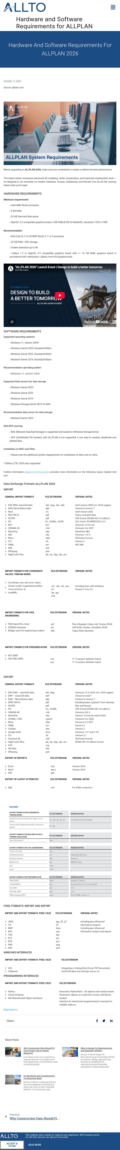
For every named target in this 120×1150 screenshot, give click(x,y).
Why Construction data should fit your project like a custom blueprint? (39, 1050)
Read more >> (11, 1009)
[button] (83, 7)
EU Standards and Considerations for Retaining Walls (39, 1077)
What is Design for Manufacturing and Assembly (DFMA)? (96, 1049)
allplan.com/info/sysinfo (36, 472)
